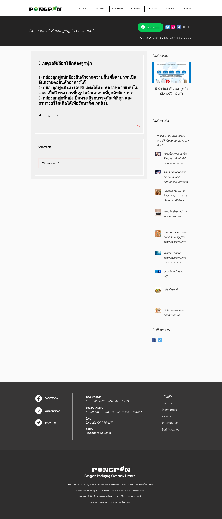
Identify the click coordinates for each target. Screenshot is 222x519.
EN (189, 27)
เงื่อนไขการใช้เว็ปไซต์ (99, 502)
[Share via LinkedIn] (57, 115)
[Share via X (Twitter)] (48, 115)
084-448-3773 (180, 38)
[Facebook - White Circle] (38, 398)
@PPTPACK (105, 423)
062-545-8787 (96, 401)
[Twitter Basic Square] (160, 340)
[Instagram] (173, 27)
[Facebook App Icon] (179, 27)
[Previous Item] (158, 73)
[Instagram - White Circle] (38, 410)
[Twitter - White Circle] (38, 422)
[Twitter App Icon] (167, 27)
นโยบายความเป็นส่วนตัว (119, 502)
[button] (100, 9)
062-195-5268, (156, 38)
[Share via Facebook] (40, 115)
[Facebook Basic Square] (154, 340)
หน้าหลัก (167, 397)
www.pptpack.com (109, 496)
